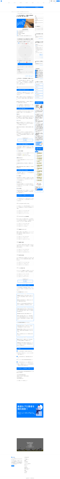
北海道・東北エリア (38, 84)
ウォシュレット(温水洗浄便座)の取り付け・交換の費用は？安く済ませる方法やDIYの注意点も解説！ (40, 74)
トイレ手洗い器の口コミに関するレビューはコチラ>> (29, 75)
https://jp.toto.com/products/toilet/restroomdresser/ (39, 18)
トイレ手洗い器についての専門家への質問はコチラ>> (29, 76)
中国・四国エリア (37, 94)
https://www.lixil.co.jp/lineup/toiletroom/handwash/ (39, 22)
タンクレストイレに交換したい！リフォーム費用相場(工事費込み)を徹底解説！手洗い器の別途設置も (40, 72)
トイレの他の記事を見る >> (41, 78)
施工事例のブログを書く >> (41, 38)
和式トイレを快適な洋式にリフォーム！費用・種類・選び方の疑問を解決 (40, 77)
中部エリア (37, 89)
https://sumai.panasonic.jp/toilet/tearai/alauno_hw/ (39, 20)
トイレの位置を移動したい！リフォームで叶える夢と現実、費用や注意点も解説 (40, 70)
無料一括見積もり (25, 140)
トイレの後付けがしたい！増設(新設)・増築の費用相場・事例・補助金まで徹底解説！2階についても (40, 75)
